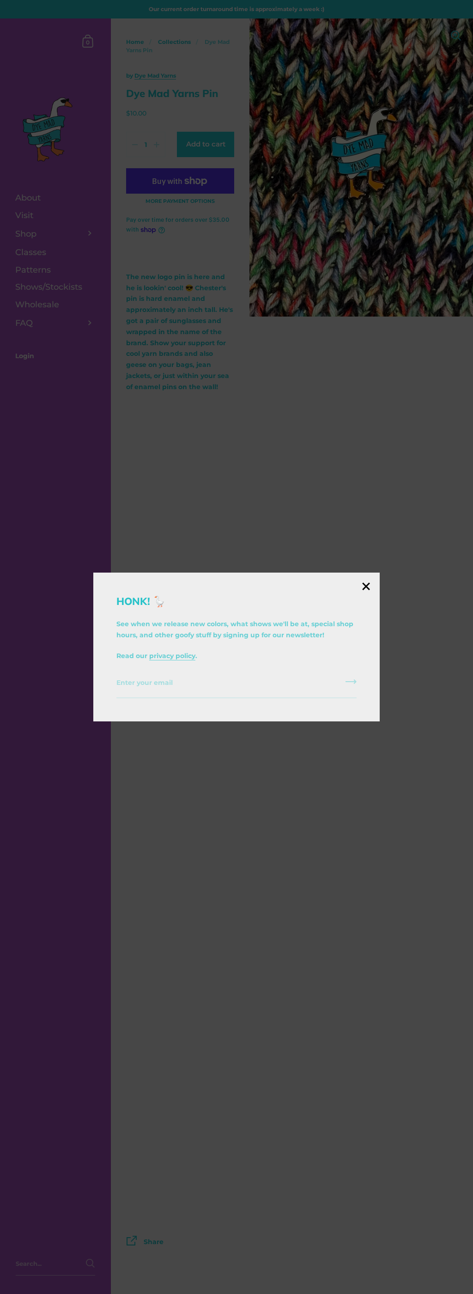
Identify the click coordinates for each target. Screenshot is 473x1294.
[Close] (366, 587)
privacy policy (172, 656)
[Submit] (351, 685)
